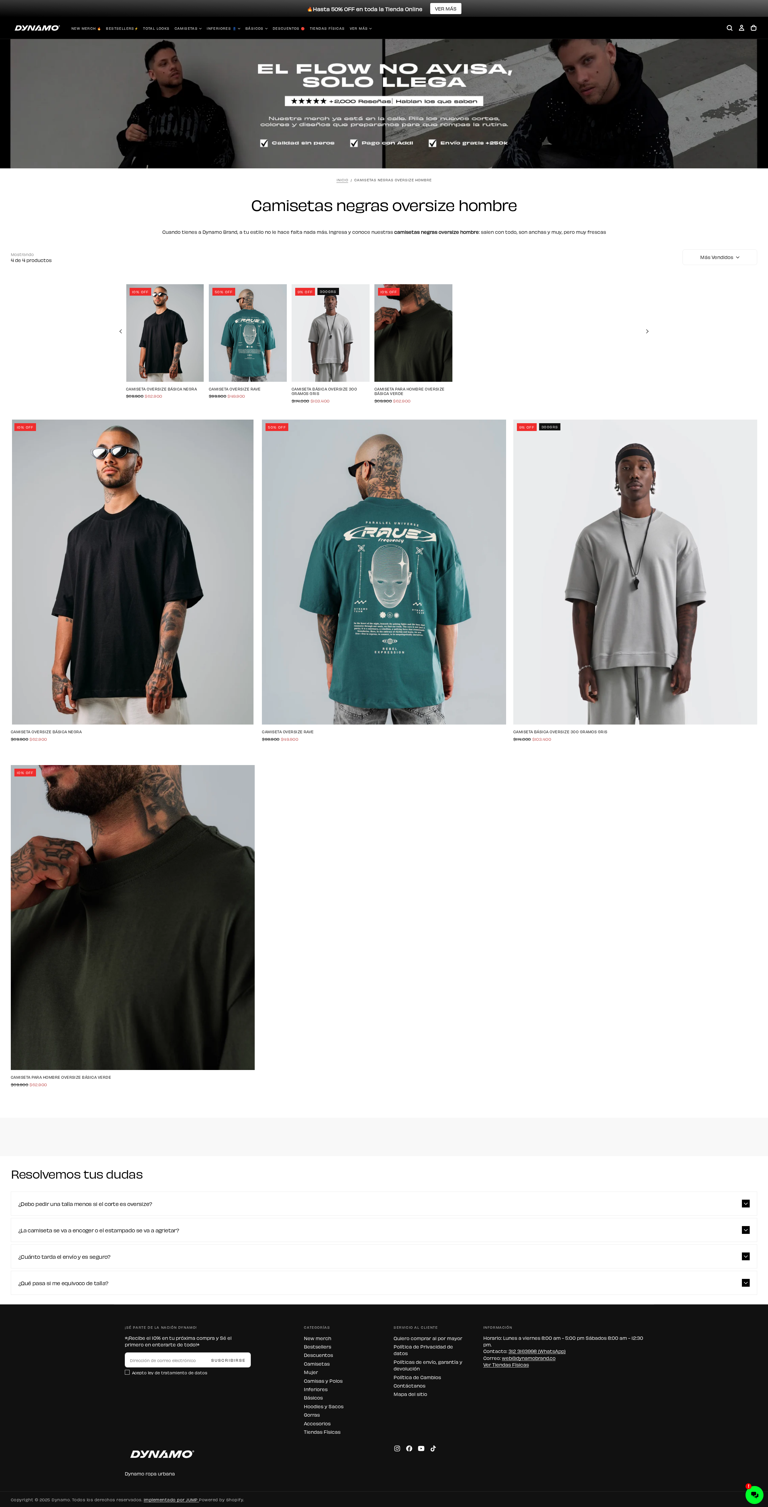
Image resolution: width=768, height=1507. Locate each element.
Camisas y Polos (323, 1380)
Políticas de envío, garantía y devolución (428, 1365)
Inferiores (316, 1389)
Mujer (311, 1372)
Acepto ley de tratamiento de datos (169, 1372)
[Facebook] (409, 1448)
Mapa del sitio (410, 1394)
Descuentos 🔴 (289, 28)
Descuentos (318, 1355)
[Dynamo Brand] (161, 1454)
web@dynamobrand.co (529, 1358)
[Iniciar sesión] (741, 28)
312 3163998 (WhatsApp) (537, 1351)
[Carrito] (753, 28)
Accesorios (317, 1423)
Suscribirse (228, 1360)
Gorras (312, 1414)
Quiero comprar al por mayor (428, 1338)
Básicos (254, 28)
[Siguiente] (646, 331)
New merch (317, 1338)
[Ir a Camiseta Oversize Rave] (248, 333)
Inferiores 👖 (221, 28)
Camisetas (186, 28)
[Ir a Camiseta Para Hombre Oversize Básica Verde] (413, 333)
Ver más (359, 28)
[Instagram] (397, 1448)
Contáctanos (409, 1385)
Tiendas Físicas (327, 28)
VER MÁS (446, 8)
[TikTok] (433, 1448)
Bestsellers (317, 1346)
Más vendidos (716, 257)
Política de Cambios (417, 1377)
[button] (729, 28)
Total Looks (156, 28)
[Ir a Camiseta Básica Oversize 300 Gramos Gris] (331, 333)
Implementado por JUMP (171, 1499)
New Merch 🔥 (86, 28)
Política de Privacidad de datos (423, 1349)
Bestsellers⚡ (122, 28)
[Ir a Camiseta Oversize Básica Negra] (165, 333)
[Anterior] (122, 331)
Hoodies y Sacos (324, 1406)
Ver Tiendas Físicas (506, 1364)
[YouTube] (421, 1448)
